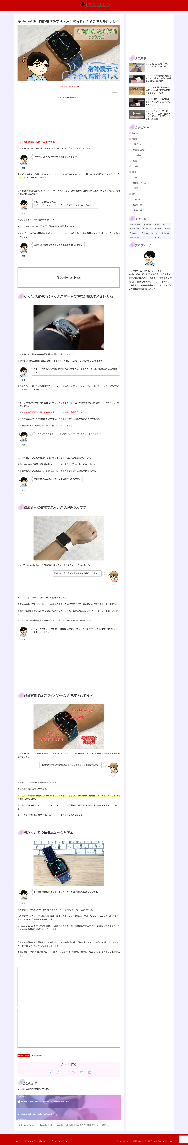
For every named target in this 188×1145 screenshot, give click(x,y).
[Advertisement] (69, 119)
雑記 (134, 194)
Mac (135, 161)
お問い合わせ (43, 1141)
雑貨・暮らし (140, 210)
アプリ (135, 166)
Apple (134, 139)
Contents (66, 277)
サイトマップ (29, 1141)
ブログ (137, 199)
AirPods (137, 144)
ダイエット (139, 177)
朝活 (136, 188)
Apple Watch (24, 1055)
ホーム (18, 1141)
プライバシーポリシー (60, 1141)
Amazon (135, 133)
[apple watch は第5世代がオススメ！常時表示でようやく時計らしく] (65, 1071)
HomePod (137, 155)
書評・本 (138, 205)
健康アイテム (140, 183)
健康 (134, 172)
